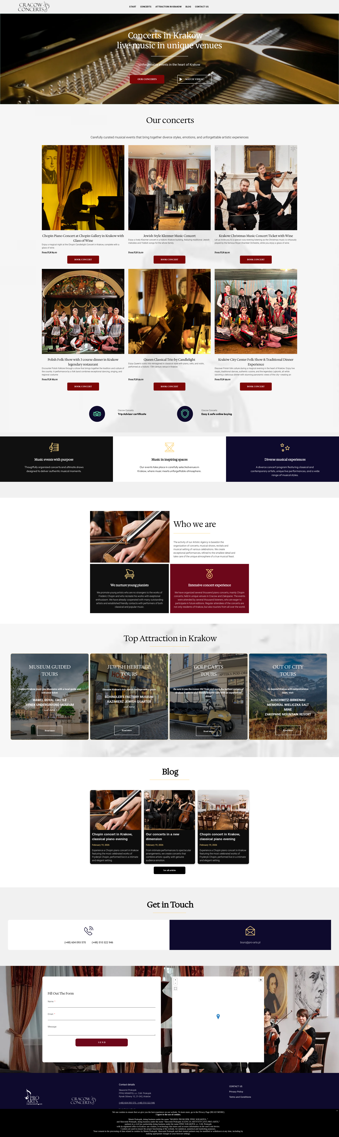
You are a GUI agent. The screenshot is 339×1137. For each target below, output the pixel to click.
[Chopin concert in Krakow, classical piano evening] (115, 810)
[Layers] (260, 980)
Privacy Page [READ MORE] (211, 1112)
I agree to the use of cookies (168, 1114)
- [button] (175, 983)
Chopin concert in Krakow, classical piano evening (112, 836)
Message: (52, 1026)
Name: (51, 1001)
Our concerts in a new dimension (162, 836)
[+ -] (218, 1019)
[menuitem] (132, 6)
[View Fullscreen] (175, 988)
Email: (50, 1014)
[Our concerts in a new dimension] (169, 810)
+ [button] (175, 980)
